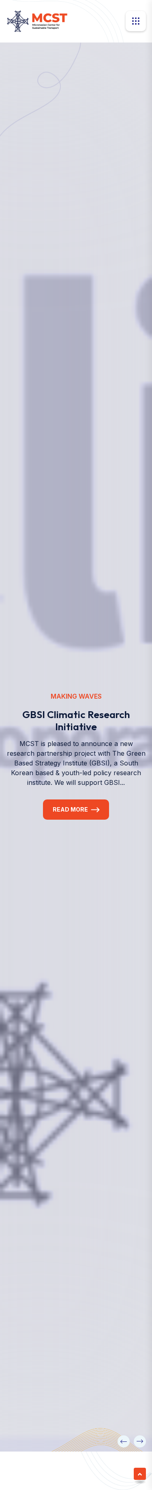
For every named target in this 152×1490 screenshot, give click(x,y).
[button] (124, 1441)
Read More (70, 817)
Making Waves (76, 704)
